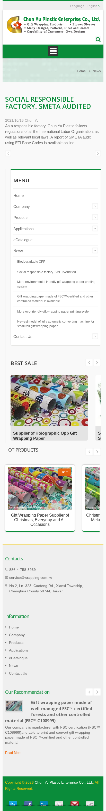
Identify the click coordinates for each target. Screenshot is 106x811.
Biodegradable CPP (31, 261)
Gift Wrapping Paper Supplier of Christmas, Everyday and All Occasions (40, 520)
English (92, 6)
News (97, 71)
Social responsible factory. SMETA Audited (46, 272)
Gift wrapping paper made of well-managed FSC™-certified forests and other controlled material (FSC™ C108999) (48, 711)
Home (81, 71)
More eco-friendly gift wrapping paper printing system (54, 311)
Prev (97, 362)
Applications (23, 229)
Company (21, 206)
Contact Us (22, 336)
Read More (13, 753)
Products (21, 217)
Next (89, 362)
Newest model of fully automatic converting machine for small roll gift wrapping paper (55, 324)
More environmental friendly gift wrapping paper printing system (56, 284)
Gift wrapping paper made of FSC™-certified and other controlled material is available (55, 299)
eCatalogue (22, 240)
